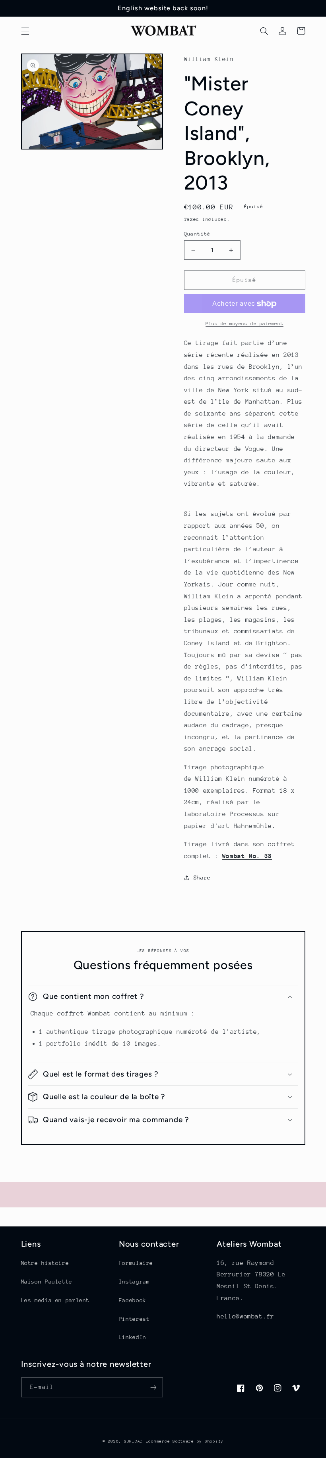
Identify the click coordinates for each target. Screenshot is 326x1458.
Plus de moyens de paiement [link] (244, 323)
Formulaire (136, 1263)
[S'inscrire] (153, 1387)
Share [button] (202, 877)
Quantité (197, 234)
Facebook (132, 1300)
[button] (25, 31)
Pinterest (134, 1319)
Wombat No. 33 (247, 856)
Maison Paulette (46, 1281)
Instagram (134, 1281)
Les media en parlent (55, 1300)
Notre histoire (45, 1263)
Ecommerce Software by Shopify (184, 1441)
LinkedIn (132, 1337)
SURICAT (133, 1441)
